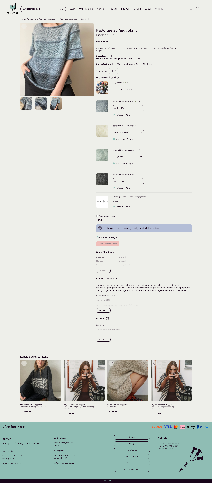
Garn (72, 9)
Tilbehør (112, 9)
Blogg (131, 443)
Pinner (100, 9)
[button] (102, 87)
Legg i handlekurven (108, 244)
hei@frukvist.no (172, 443)
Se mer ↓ (103, 270)
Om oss (159, 9)
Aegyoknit (53, 19)
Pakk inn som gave (107, 216)
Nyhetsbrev (132, 450)
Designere (43, 19)
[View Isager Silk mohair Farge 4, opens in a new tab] (137, 174)
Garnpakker (86, 9)
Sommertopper (136, 265)
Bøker (148, 9)
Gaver (137, 9)
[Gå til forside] (12, 14)
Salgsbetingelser (131, 469)
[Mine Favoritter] (197, 8)
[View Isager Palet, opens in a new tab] (128, 82)
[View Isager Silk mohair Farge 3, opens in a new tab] (139, 150)
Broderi (125, 9)
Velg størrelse (102, 71)
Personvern (132, 463)
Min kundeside (132, 456)
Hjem (22, 19)
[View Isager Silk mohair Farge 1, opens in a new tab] (139, 101)
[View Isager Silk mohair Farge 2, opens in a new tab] (139, 125)
